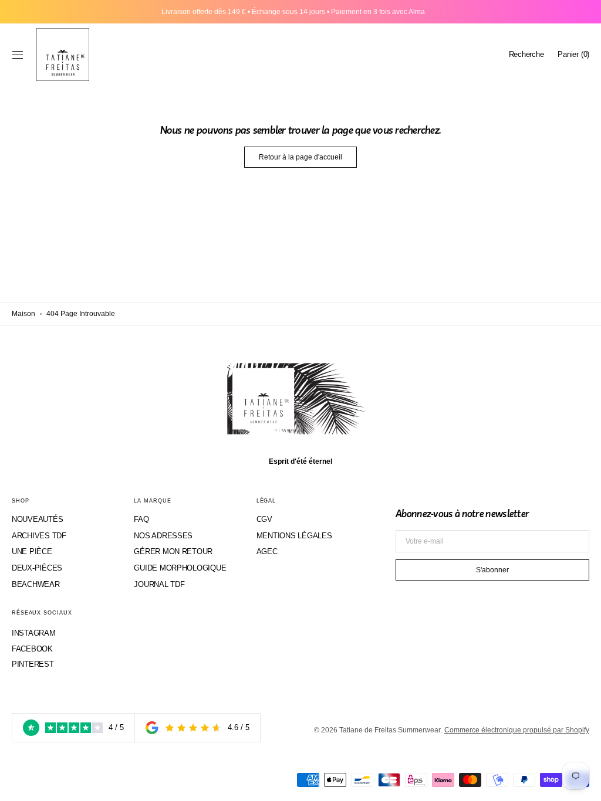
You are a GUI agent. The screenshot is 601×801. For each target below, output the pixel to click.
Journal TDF (159, 584)
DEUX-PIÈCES (37, 568)
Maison (23, 314)
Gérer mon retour (173, 551)
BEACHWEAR (36, 584)
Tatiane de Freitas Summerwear (390, 730)
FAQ (141, 519)
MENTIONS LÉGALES (294, 535)
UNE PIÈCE (32, 551)
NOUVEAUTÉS (37, 519)
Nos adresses (163, 535)
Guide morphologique (180, 568)
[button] (18, 54)
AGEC (267, 551)
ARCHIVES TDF (39, 535)
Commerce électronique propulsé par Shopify (516, 730)
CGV (264, 519)
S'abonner (492, 570)
